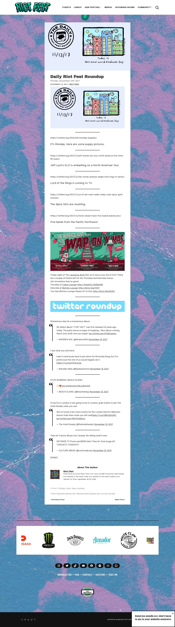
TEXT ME (112, 574)
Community (144, 7)
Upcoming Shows (125, 7)
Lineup (78, 7)
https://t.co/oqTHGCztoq (68, 363)
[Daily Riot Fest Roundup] (87, 46)
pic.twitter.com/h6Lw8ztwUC (76, 386)
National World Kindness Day (88, 493)
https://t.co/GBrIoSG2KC (104, 415)
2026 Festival (92, 7)
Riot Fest (74, 84)
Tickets (66, 7)
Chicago (62, 488)
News (74, 488)
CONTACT (87, 574)
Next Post (120, 499)
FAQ (77, 574)
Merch (108, 7)
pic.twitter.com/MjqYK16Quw (70, 418)
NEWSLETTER (65, 574)
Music (68, 488)
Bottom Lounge (70, 288)
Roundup (81, 488)
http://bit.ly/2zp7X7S (89, 288)
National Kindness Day (66, 493)
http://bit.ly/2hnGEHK (104, 291)
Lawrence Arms (77, 275)
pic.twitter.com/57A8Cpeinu (102, 333)
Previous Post (57, 499)
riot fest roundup (108, 493)
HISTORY (100, 574)
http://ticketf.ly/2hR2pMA (90, 284)
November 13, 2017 (98, 339)
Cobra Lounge (69, 284)
